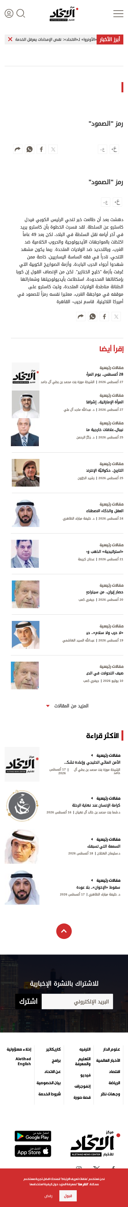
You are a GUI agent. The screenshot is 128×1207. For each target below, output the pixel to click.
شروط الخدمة (50, 1094)
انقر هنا (83, 1184)
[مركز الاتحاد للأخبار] (64, 13)
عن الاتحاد (52, 1071)
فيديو (85, 1075)
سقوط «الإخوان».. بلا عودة (98, 887)
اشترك (28, 1001)
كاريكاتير (53, 1049)
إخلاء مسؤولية (19, 1049)
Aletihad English (23, 1061)
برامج (56, 1060)
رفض (48, 1195)
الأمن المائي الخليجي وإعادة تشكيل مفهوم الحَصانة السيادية (91, 762)
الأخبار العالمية (108, 1060)
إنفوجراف (82, 1086)
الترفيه (85, 1049)
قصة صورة (82, 1097)
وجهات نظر (110, 1094)
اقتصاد (114, 1071)
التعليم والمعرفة (82, 1061)
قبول (68, 1195)
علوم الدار (111, 1049)
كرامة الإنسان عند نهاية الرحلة (96, 805)
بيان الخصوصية (49, 1082)
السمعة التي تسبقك (103, 846)
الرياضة (114, 1082)
